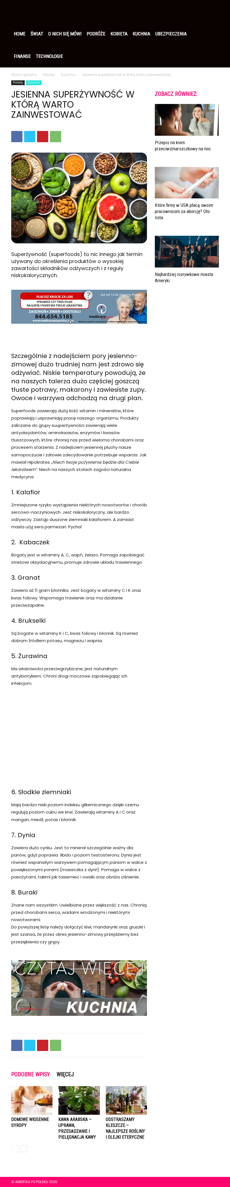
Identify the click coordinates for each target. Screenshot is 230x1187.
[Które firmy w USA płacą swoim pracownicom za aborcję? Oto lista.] (187, 183)
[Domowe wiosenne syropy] (31, 1100)
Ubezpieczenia (171, 34)
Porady (49, 74)
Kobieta (119, 34)
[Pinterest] (42, 136)
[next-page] (23, 1148)
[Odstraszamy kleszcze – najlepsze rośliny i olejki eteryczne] (126, 1100)
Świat (37, 34)
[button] (212, 11)
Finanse (22, 56)
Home (20, 34)
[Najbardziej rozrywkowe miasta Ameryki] (187, 252)
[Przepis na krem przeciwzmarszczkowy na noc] (187, 120)
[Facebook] (16, 136)
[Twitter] (29, 136)
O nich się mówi (65, 34)
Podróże (96, 34)
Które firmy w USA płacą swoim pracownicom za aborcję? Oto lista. (184, 211)
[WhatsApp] (55, 136)
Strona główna (24, 74)
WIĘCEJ (65, 1074)
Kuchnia (141, 34)
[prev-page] (14, 1148)
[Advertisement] (79, 733)
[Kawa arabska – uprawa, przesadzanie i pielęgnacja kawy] (79, 1100)
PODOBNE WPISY (30, 1074)
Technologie (49, 56)
